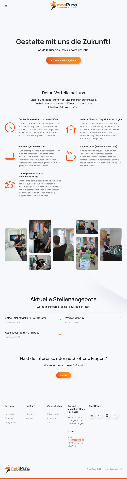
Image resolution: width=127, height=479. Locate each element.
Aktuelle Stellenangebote (63, 60)
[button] (6, 5)
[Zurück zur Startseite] (63, 5)
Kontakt (63, 375)
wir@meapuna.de (76, 439)
